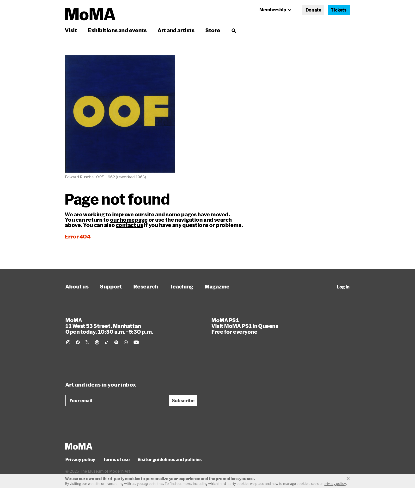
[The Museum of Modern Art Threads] (97, 342)
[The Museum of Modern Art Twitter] (87, 342)
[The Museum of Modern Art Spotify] (116, 342)
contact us (129, 225)
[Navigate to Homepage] (90, 14)
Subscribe (183, 400)
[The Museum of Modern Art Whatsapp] (126, 342)
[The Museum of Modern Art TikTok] (106, 342)
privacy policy (334, 484)
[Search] (234, 30)
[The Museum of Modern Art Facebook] (78, 342)
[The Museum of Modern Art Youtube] (136, 342)
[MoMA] (78, 446)
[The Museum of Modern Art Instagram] (68, 342)
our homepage (129, 219)
